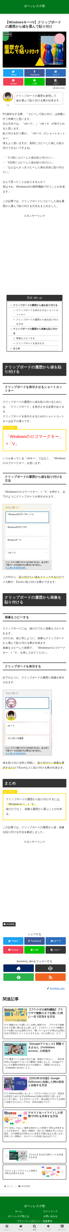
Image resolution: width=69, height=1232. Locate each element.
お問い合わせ (50, 1216)
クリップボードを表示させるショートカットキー (37, 312)
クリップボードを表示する (30, 343)
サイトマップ (50, 1211)
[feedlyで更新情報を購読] (18, 977)
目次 (30, 297)
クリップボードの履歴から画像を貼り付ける (35, 331)
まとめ (16, 348)
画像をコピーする (25, 338)
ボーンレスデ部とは (18, 1216)
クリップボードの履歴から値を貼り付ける (35, 305)
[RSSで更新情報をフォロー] (50, 977)
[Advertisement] (34, 252)
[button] (62, 652)
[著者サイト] (18, 968)
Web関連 (10, 924)
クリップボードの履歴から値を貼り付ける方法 (37, 321)
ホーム (18, 1211)
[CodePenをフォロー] (50, 968)
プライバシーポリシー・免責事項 (34, 1221)
